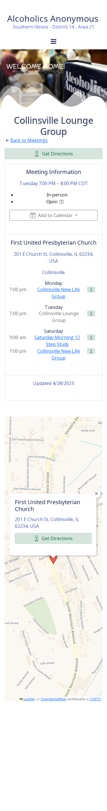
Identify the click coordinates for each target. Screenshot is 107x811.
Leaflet (29, 699)
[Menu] (53, 41)
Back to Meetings (29, 140)
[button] (53, 559)
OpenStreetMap (53, 699)
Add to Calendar (55, 215)
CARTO (95, 699)
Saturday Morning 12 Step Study (57, 340)
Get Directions (57, 154)
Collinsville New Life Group (58, 292)
